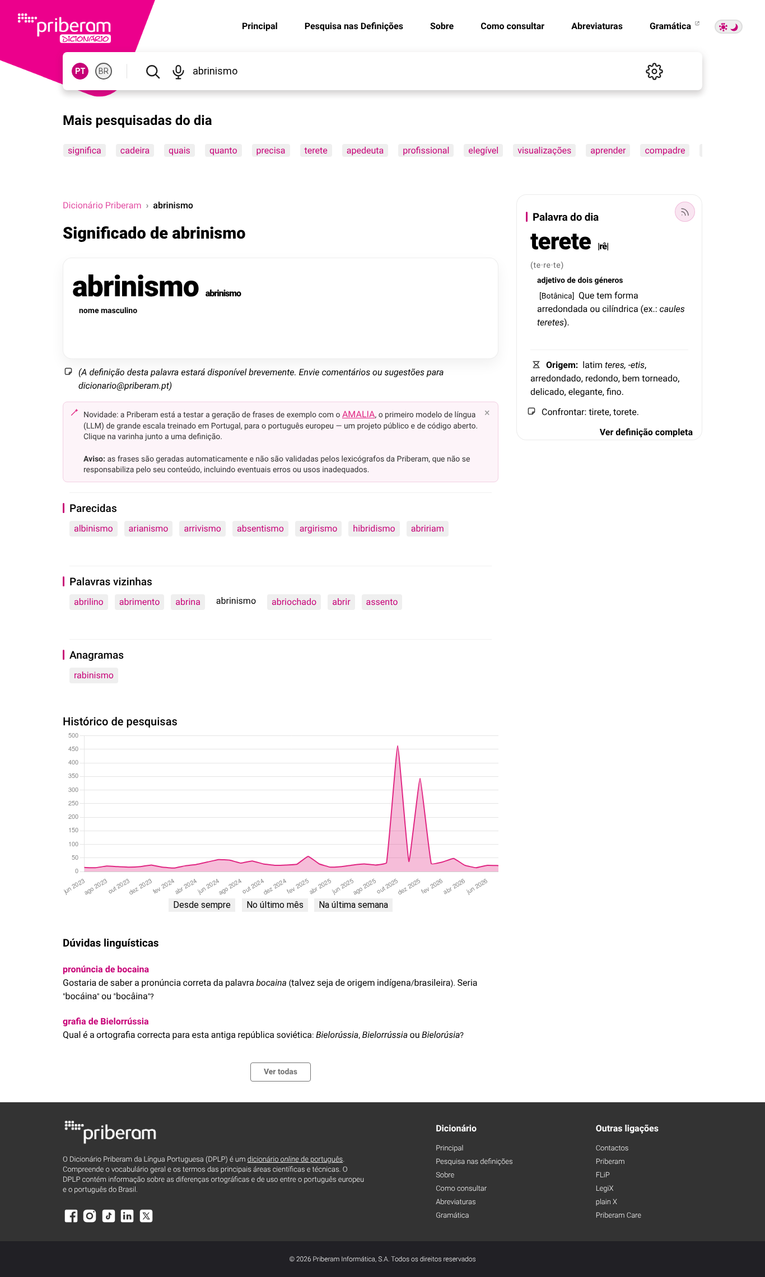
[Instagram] (89, 1221)
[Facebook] (71, 1221)
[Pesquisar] (153, 71)
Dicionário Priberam (102, 205)
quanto (223, 150)
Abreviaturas (597, 26)
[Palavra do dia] (685, 212)
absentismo (260, 528)
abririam (427, 528)
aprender (608, 150)
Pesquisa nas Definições (354, 26)
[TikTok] (108, 1221)
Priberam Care (618, 1215)
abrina (187, 601)
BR (104, 71)
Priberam (610, 1162)
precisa (271, 150)
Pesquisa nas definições (474, 1162)
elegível (483, 150)
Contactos (612, 1148)
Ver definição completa (646, 432)
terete (316, 150)
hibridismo (374, 528)
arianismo (149, 528)
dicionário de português (295, 1159)
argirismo (319, 528)
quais (179, 150)
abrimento (139, 601)
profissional (426, 150)
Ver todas (280, 1072)
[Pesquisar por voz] (178, 71)
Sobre (442, 26)
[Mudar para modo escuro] (729, 27)
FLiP (603, 1175)
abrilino (89, 601)
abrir (341, 601)
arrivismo (202, 528)
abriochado (294, 601)
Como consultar (512, 26)
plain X (606, 1202)
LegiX (605, 1189)
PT (80, 71)
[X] (146, 1221)
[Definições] (654, 71)
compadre (665, 150)
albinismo (93, 528)
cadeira (135, 150)
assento (382, 601)
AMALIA (358, 414)
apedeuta (365, 150)
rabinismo (94, 675)
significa (84, 150)
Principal (260, 26)
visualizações (544, 150)
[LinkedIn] (127, 1221)
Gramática (671, 26)
